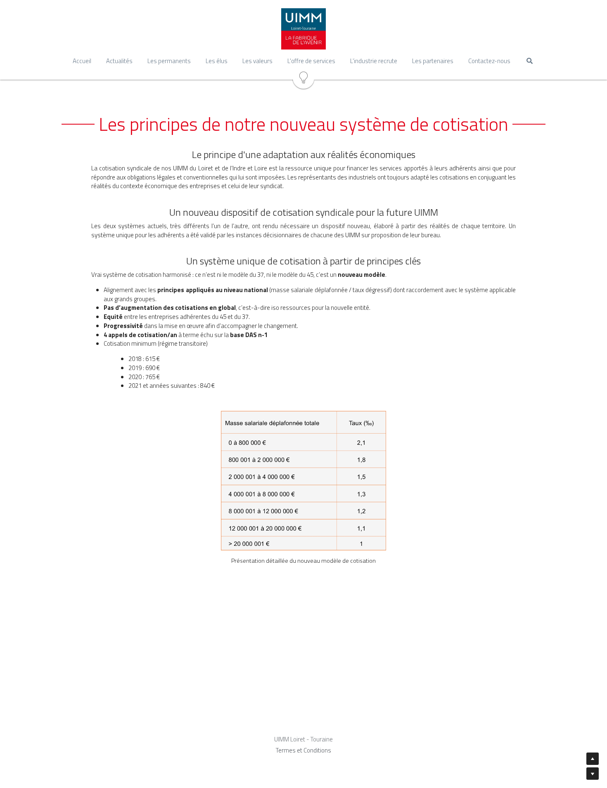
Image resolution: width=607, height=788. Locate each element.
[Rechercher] (529, 60)
